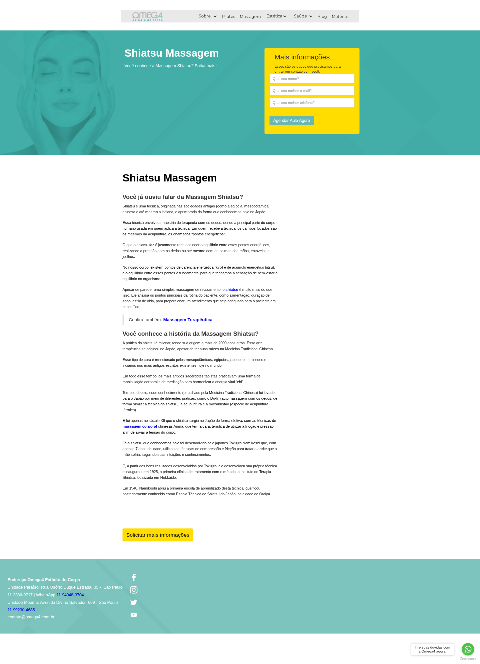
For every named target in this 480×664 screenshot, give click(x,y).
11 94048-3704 (70, 595)
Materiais (340, 16)
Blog (322, 16)
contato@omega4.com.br (31, 617)
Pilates (228, 16)
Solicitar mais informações (158, 535)
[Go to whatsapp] (468, 649)
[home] (161, 16)
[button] (208, 16)
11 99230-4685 (21, 610)
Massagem (250, 16)
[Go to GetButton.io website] (468, 659)
